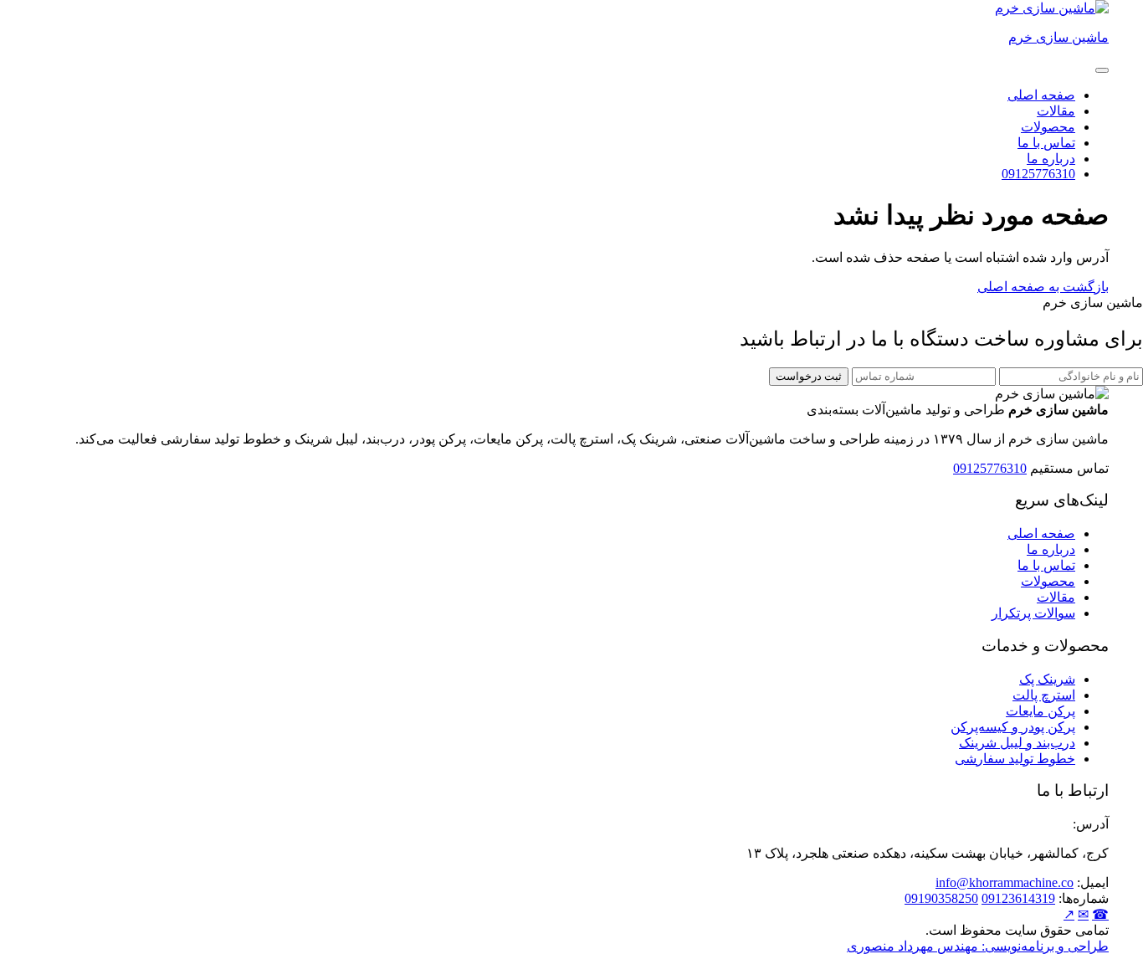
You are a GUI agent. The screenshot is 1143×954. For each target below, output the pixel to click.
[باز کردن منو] (1102, 70)
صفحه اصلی (1041, 95)
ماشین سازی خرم (1058, 37)
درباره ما (1051, 158)
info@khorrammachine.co (1004, 882)
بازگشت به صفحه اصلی (1043, 287)
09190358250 (941, 898)
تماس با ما (1046, 143)
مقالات (1056, 111)
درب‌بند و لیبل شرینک (1017, 743)
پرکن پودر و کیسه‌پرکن (1013, 727)
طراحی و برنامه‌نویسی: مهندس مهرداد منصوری (978, 946)
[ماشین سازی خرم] (1052, 8)
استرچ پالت (1043, 695)
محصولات (1048, 127)
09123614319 (1018, 898)
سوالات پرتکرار (1033, 613)
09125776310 (1038, 174)
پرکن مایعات (1040, 711)
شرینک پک (1047, 679)
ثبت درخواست (809, 376)
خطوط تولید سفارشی (1015, 758)
